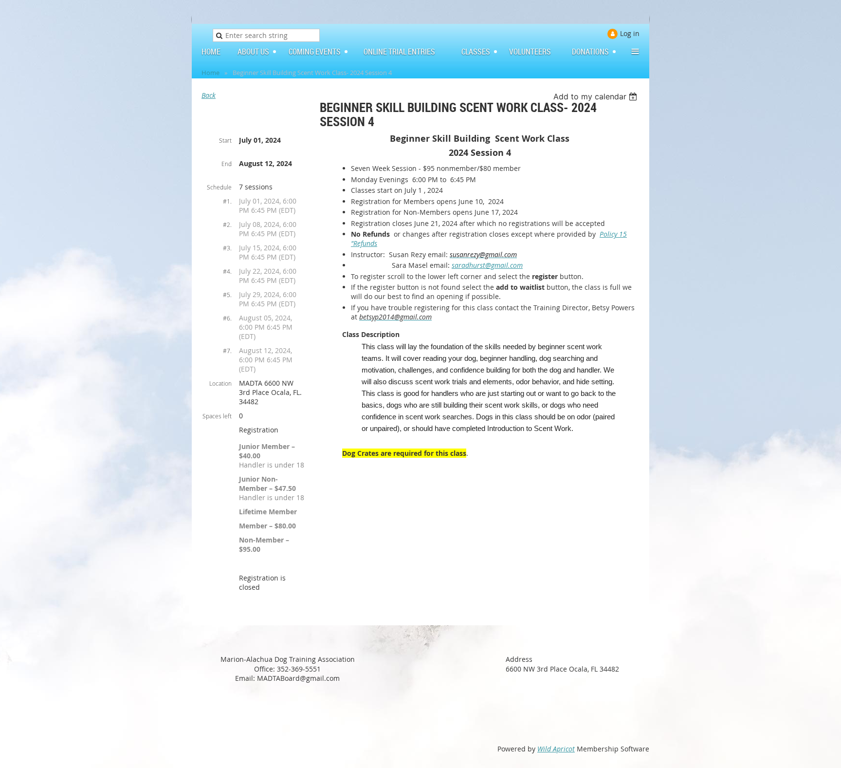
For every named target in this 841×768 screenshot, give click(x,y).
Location (220, 383)
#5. (227, 295)
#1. (227, 201)
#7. (227, 351)
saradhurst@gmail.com (487, 265)
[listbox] (596, 96)
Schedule (219, 187)
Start (225, 140)
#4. (227, 271)
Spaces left (217, 416)
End (226, 164)
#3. (227, 248)
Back (208, 95)
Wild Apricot (556, 748)
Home (210, 72)
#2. (227, 224)
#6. (227, 318)
